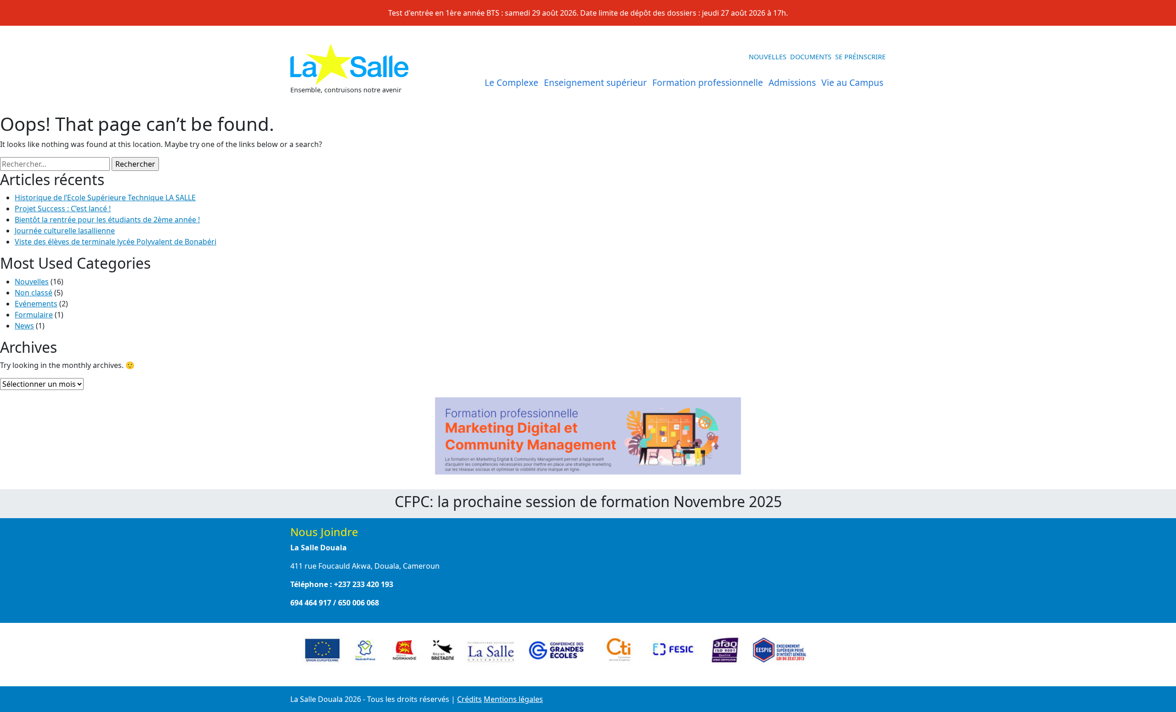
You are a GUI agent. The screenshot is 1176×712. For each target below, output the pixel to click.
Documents (810, 56)
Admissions (792, 82)
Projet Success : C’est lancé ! (63, 208)
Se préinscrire (860, 56)
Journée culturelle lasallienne (65, 231)
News (24, 326)
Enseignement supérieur (595, 82)
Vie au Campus (852, 82)
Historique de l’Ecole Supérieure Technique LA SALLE (105, 197)
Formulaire (34, 315)
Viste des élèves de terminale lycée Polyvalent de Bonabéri (115, 242)
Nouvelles (767, 56)
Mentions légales (513, 699)
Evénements (36, 304)
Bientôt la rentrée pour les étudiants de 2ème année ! (107, 220)
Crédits (469, 699)
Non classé (33, 293)
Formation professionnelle (707, 82)
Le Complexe (511, 82)
